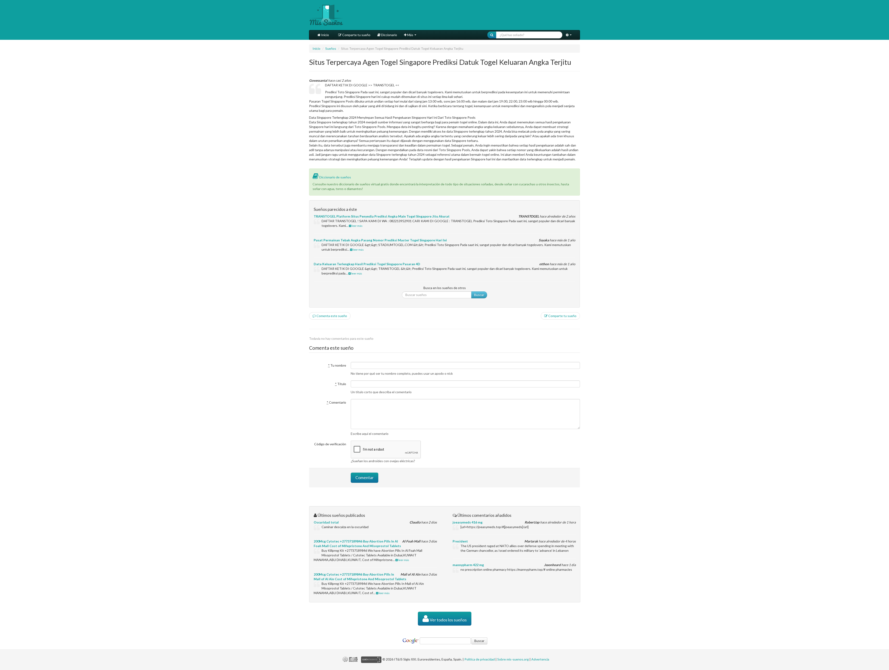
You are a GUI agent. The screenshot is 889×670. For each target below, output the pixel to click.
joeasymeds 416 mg (467, 522)
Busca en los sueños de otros (444, 288)
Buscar (479, 295)
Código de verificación (330, 444)
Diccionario (388, 35)
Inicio (324, 35)
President (460, 541)
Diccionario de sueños (335, 177)
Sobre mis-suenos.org (513, 659)
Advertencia (540, 659)
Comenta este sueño (331, 316)
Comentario (336, 402)
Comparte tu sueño (355, 35)
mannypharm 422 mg (468, 565)
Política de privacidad (479, 659)
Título (340, 384)
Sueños (330, 48)
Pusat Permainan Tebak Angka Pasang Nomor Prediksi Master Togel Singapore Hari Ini (380, 240)
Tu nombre (337, 365)
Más (410, 35)
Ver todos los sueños (448, 619)
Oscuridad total (326, 522)
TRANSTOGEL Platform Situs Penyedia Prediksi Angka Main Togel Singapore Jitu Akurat (382, 216)
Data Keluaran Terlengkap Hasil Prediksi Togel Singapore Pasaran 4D (367, 264)
